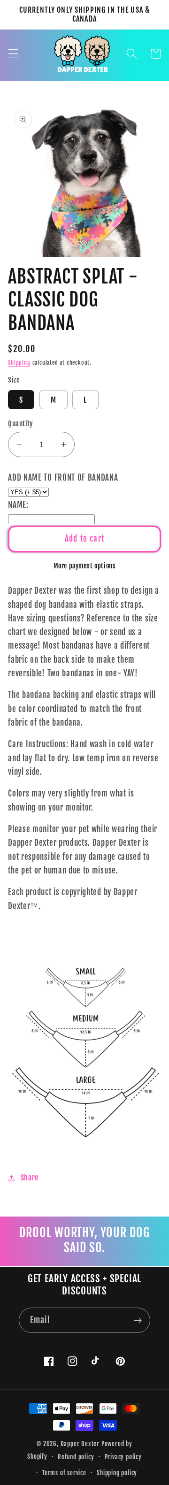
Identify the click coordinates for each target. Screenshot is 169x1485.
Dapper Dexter (80, 1443)
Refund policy (76, 1457)
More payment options (85, 566)
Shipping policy (117, 1473)
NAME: (18, 505)
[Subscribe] (138, 1320)
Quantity (20, 423)
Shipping (19, 362)
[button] (13, 54)
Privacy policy (123, 1457)
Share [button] (29, 1177)
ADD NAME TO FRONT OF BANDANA (63, 477)
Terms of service (64, 1473)
